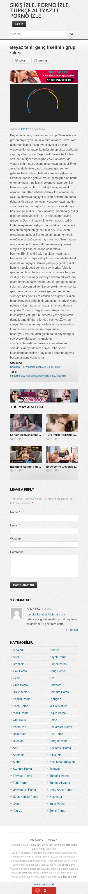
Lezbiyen (41, 367)
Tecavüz (54, 769)
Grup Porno (20, 685)
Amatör (54, 650)
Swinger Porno (22, 769)
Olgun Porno (57, 713)
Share (42, 60)
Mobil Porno (20, 713)
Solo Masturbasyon (62, 762)
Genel (17, 678)
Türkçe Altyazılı (59, 782)
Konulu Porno (21, 699)
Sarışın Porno (58, 741)
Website (15, 538)
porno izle (43, 375)
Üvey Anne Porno (60, 789)
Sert (15, 748)
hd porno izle (17, 375)
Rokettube (19, 734)
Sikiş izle (55, 755)
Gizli (52, 678)
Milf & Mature (58, 706)
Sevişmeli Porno (60, 748)
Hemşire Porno (59, 692)
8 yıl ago (46, 608)
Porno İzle (19, 727)
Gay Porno (20, 671)
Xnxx (16, 803)
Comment (16, 552)
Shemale (18, 755)
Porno (53, 720)
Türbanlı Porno (59, 775)
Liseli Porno (53, 367)
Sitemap (72, 876)
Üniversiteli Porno (24, 789)
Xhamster (55, 796)
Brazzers (19, 664)
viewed (52, 840)
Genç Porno (57, 671)
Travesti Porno (22, 775)
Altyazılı (18, 650)
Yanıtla (73, 629)
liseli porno (31, 375)
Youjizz (17, 810)
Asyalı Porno (57, 657)
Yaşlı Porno (57, 803)
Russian (18, 741)
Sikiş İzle (62, 876)
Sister (17, 762)
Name (14, 512)
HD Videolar (28, 367)
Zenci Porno (57, 810)
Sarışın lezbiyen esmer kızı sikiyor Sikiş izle (38, 435)
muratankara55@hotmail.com (46, 614)
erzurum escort (44, 884)
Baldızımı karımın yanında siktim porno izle (37, 466)
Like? (23, 60)
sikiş (52, 375)
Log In (19, 23)
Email (14, 525)
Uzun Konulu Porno (25, 796)
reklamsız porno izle (32, 872)
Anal (16, 657)
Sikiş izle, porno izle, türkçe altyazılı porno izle (40, 10)
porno (24, 128)
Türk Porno (20, 782)
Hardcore (15, 367)
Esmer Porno (58, 664)
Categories (36, 840)
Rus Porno (56, 734)
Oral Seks (19, 720)
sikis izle (61, 375)
